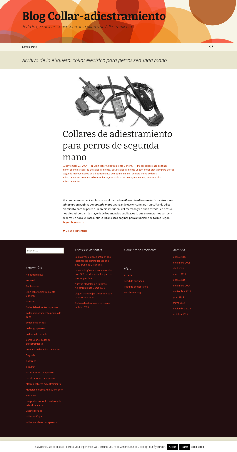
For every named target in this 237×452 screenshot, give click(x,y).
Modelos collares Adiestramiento (44, 389)
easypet (30, 366)
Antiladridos (32, 286)
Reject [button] (185, 446)
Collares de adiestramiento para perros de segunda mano (117, 146)
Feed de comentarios (136, 286)
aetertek (31, 280)
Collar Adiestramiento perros (42, 307)
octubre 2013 (180, 314)
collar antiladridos (36, 322)
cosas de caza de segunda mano (127, 177)
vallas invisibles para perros (41, 422)
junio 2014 (178, 297)
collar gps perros (35, 328)
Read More (197, 446)
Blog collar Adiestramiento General (113, 165)
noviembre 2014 (182, 291)
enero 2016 (179, 256)
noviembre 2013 (182, 308)
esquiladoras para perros (40, 372)
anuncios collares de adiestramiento (90, 169)
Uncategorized (34, 410)
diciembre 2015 (181, 262)
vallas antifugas (34, 416)
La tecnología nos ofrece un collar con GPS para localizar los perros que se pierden (93, 274)
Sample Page (29, 47)
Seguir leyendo (74, 222)
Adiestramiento (34, 274)
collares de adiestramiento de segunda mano (105, 173)
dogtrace (31, 361)
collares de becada (36, 334)
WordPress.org (132, 292)
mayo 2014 (179, 302)
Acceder (128, 275)
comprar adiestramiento (94, 177)
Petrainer (31, 395)
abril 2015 (178, 268)
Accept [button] (172, 446)
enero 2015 (179, 279)
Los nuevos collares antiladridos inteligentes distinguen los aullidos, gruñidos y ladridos (93, 260)
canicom (30, 301)
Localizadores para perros (40, 378)
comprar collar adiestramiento (43, 349)
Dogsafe (30, 355)
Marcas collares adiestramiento (43, 384)
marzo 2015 (179, 274)
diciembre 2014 (181, 285)
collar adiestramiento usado (127, 169)
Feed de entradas (134, 281)
